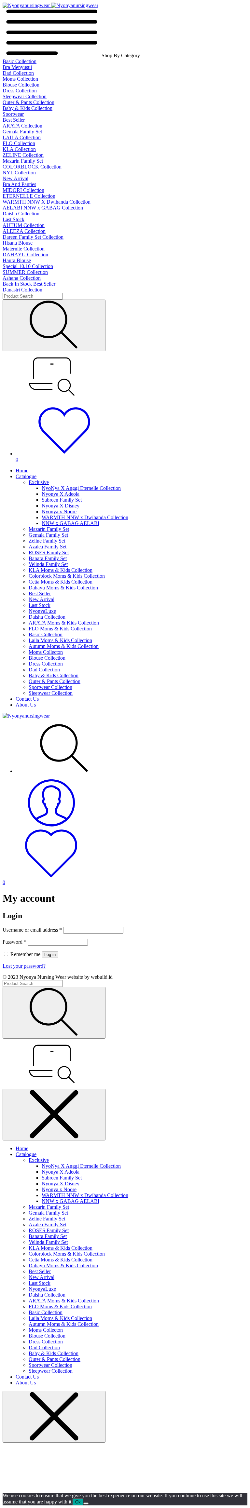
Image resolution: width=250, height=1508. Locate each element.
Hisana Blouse (18, 243)
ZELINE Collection (23, 155)
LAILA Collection (22, 137)
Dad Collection (18, 73)
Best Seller (14, 120)
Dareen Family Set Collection (33, 237)
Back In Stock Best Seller (29, 284)
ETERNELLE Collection (29, 196)
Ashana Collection (22, 278)
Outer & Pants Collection (28, 102)
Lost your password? (24, 966)
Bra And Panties (19, 184)
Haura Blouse (17, 260)
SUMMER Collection (25, 272)
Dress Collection (20, 90)
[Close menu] (54, 1114)
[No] (86, 1503)
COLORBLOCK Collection (32, 166)
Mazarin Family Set (23, 161)
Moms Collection (20, 79)
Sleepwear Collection (25, 96)
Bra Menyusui (17, 67)
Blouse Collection (21, 85)
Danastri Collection (22, 289)
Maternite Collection (24, 248)
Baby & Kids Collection (27, 108)
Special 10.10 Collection (28, 266)
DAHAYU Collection (25, 254)
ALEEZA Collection (24, 231)
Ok (78, 1502)
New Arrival (15, 178)
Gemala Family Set (22, 131)
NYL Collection (19, 172)
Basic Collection (19, 61)
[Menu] (16, 6)
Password (14, 942)
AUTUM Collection (24, 225)
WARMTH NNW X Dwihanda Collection (46, 202)
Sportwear (13, 114)
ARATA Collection (22, 125)
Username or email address (32, 930)
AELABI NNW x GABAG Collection (43, 207)
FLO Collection (19, 143)
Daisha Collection (21, 213)
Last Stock (13, 219)
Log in (50, 954)
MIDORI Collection (23, 190)
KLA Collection (19, 149)
